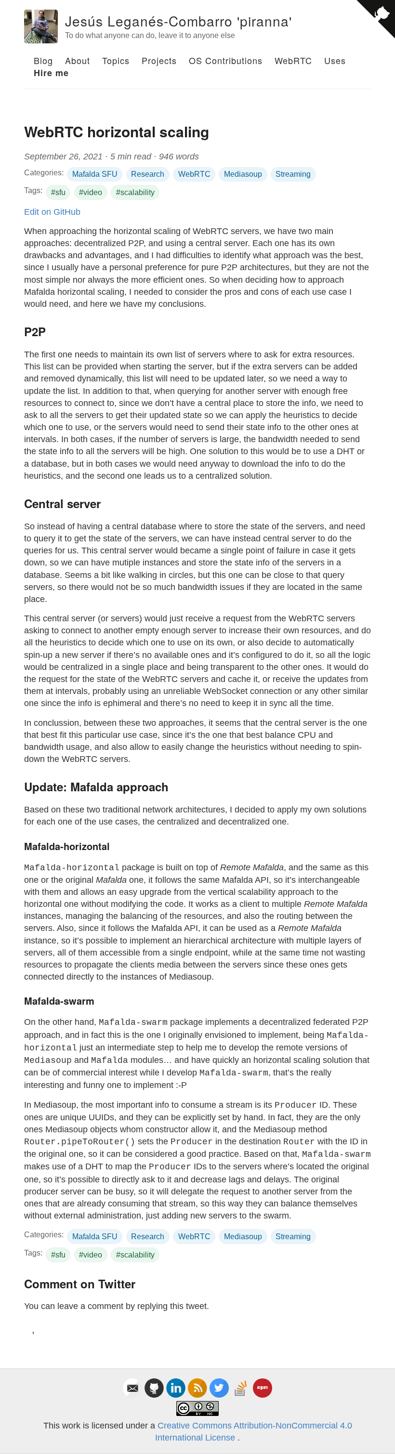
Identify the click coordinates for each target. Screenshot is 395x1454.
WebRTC (293, 60)
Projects (159, 60)
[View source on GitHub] (375, 19)
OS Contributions (226, 60)
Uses (335, 60)
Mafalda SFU (95, 174)
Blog (43, 60)
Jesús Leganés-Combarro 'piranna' (178, 20)
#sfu (58, 192)
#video (90, 192)
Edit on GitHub (52, 212)
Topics (116, 60)
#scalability (135, 192)
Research (147, 174)
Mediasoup (243, 174)
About (77, 60)
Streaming (293, 174)
